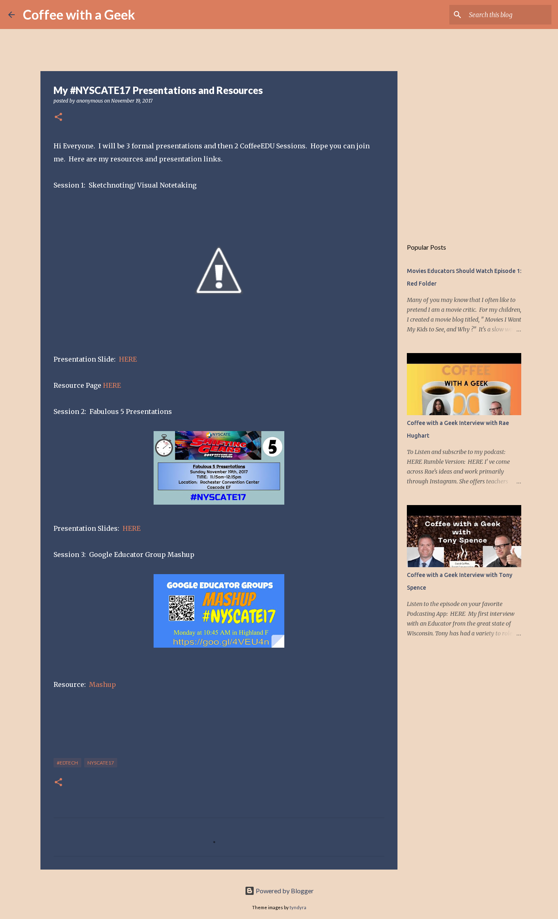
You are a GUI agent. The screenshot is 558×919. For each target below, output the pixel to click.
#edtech (67, 763)
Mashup (102, 684)
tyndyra (298, 907)
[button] (58, 117)
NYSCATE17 (100, 763)
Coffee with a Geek (79, 14)
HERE (128, 359)
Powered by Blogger (284, 890)
